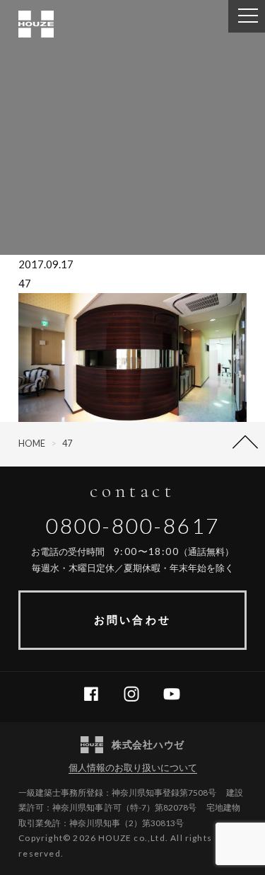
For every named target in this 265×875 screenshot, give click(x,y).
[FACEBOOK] (96, 694)
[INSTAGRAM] (137, 694)
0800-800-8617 (133, 525)
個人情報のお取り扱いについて (133, 767)
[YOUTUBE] (177, 694)
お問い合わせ (132, 619)
